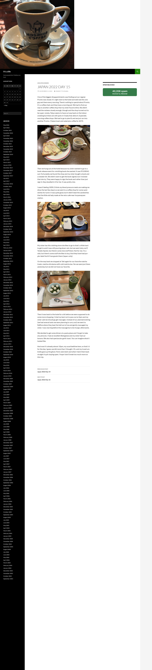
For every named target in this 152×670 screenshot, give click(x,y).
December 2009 (8, 378)
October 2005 (7, 512)
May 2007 (6, 461)
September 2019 (8, 154)
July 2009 (6, 392)
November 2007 (8, 445)
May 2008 (6, 429)
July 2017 (6, 178)
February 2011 (7, 341)
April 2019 (6, 160)
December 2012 (8, 282)
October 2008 (7, 416)
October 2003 (7, 576)
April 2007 (6, 464)
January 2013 (7, 280)
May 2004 (6, 557)
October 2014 (7, 229)
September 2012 (8, 290)
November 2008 (8, 413)
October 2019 (7, 152)
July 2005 (6, 520)
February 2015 (7, 221)
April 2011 (6, 336)
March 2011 (7, 338)
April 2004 (6, 560)
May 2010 (6, 365)
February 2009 (7, 405)
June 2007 (6, 458)
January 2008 (7, 440)
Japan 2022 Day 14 (43, 370)
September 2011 (8, 322)
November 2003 (8, 573)
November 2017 (8, 170)
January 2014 (7, 250)
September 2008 (8, 418)
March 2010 (7, 370)
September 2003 (8, 579)
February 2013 (7, 277)
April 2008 (6, 432)
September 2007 (8, 450)
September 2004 (8, 547)
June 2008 (6, 426)
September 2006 (8, 483)
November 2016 (8, 184)
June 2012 (6, 298)
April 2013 (6, 272)
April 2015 (6, 216)
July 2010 (6, 360)
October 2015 (7, 205)
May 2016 (6, 192)
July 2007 (6, 456)
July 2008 (6, 424)
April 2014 (6, 245)
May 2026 (6, 125)
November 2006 (8, 477)
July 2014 (6, 237)
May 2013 (6, 269)
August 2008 (7, 421)
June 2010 (6, 362)
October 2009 (7, 384)
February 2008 (7, 437)
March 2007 (7, 466)
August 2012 (7, 293)
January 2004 (7, 568)
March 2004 (7, 563)
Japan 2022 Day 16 (43, 378)
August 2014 (7, 234)
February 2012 (7, 309)
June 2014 (6, 240)
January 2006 (7, 504)
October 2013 (7, 258)
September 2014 (8, 232)
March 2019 (7, 162)
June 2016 (6, 189)
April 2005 (6, 528)
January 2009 (7, 408)
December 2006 (8, 475)
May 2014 (6, 242)
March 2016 (7, 197)
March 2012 (7, 306)
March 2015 (7, 218)
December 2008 (8, 410)
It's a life (7, 71)
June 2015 (6, 213)
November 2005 (8, 509)
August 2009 (7, 389)
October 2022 (7, 144)
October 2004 (7, 544)
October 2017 (7, 173)
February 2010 (7, 373)
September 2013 (8, 261)
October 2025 (7, 130)
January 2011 (7, 344)
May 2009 (6, 397)
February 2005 (7, 533)
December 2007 (8, 442)
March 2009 (7, 402)
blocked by (122, 93)
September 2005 (8, 515)
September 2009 (8, 386)
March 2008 (7, 434)
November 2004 (8, 541)
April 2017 (6, 181)
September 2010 (8, 354)
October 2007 (7, 448)
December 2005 (8, 507)
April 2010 (6, 368)
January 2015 (7, 224)
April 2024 (6, 136)
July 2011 (6, 328)
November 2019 (8, 149)
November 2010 (8, 349)
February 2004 (7, 565)
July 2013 (6, 266)
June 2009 (6, 394)
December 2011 (8, 314)
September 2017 (8, 176)
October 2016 (7, 186)
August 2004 (7, 549)
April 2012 (6, 304)
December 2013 (8, 253)
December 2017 (8, 168)
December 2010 (8, 346)
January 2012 (7, 312)
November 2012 (8, 285)
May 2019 (6, 157)
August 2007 (7, 453)
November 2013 (8, 256)
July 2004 (6, 552)
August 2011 (7, 325)
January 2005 (7, 536)
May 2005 (6, 525)
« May (5, 105)
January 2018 (7, 165)
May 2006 (6, 493)
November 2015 (8, 202)
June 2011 (6, 330)
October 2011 (7, 320)
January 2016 (7, 200)
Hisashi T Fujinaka (61, 91)
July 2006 (6, 488)
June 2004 (6, 555)
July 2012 (6, 296)
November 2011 (8, 317)
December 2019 (8, 146)
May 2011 (6, 333)
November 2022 (8, 141)
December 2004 (8, 539)
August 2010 (7, 357)
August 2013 (7, 264)
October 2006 (7, 480)
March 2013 (7, 274)
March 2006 (7, 499)
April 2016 (6, 194)
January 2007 (7, 472)
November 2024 (8, 133)
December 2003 (8, 571)
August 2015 (7, 208)
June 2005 (6, 523)
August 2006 (7, 485)
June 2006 (6, 491)
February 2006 (7, 501)
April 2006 (6, 496)
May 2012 (6, 301)
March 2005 (7, 531)
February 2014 (7, 248)
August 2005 (7, 517)
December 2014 (8, 226)
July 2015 (6, 210)
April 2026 (6, 128)
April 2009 (6, 400)
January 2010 (7, 376)
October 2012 (7, 288)
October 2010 (7, 352)
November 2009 (8, 381)
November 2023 (8, 138)
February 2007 (7, 469)
